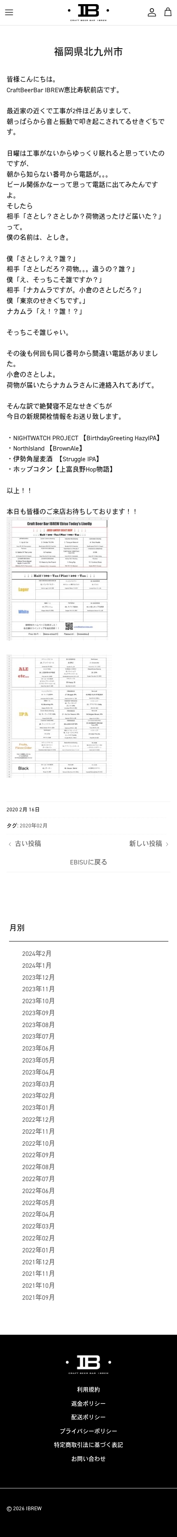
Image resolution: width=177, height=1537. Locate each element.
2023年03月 (38, 1084)
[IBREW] (88, 12)
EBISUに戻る (88, 862)
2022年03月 (38, 1226)
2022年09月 (38, 1155)
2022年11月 (38, 1131)
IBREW (34, 1508)
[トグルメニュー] (9, 12)
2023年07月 (38, 1036)
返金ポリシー (88, 1404)
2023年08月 (38, 1025)
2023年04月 (38, 1072)
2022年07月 (38, 1179)
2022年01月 (38, 1250)
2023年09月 (38, 1013)
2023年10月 (38, 1001)
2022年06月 (38, 1191)
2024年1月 (37, 965)
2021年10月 (38, 1285)
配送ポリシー (88, 1417)
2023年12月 (38, 977)
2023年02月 (38, 1095)
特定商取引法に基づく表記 (88, 1445)
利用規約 (88, 1390)
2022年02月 (38, 1238)
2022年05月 (38, 1202)
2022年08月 (38, 1167)
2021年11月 (38, 1273)
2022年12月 (38, 1119)
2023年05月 (38, 1060)
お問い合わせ (88, 1459)
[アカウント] (150, 12)
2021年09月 (38, 1297)
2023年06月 (38, 1048)
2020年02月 (34, 825)
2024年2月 (37, 953)
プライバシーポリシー (88, 1431)
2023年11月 (38, 989)
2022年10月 (38, 1143)
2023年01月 (38, 1107)
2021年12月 (38, 1262)
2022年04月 (38, 1214)
